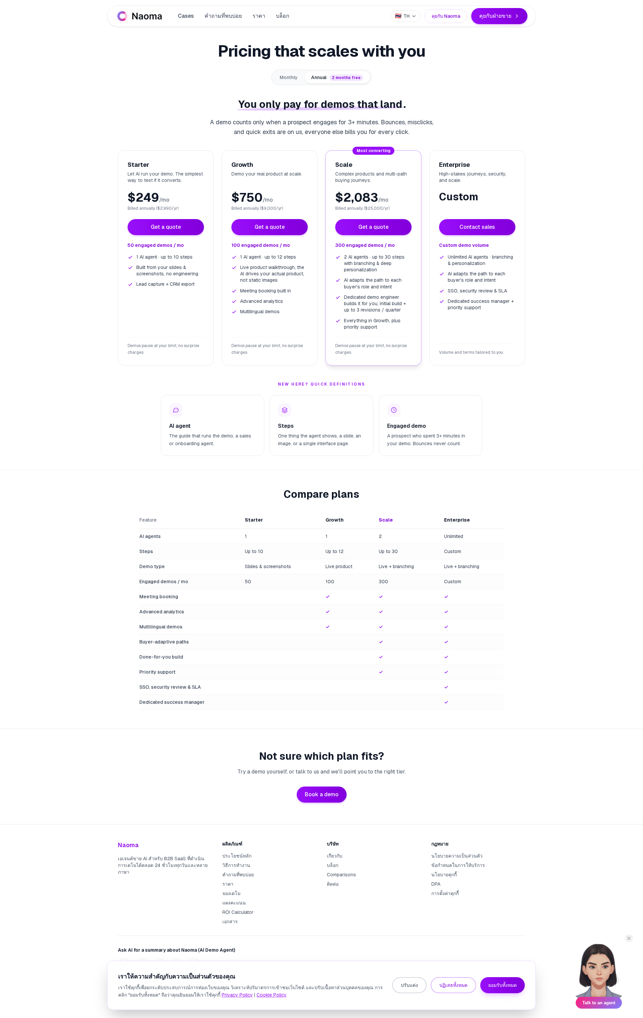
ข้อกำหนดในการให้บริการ (458, 865)
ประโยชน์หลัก (237, 856)
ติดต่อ (333, 884)
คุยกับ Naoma (446, 16)
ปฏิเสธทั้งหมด (453, 985)
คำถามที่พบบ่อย (223, 15)
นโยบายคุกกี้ (444, 875)
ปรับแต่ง (409, 985)
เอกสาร (230, 922)
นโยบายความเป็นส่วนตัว (457, 856)
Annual (336, 77)
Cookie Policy (272, 995)
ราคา (259, 15)
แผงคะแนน (234, 903)
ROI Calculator (238, 912)
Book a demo (322, 794)
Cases (186, 15)
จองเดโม (231, 893)
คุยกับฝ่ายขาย (495, 15)
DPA (435, 884)
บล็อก (282, 15)
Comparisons (341, 875)
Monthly (289, 77)
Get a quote (166, 226)
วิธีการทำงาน (236, 865)
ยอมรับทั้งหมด (502, 985)
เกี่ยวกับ (334, 856)
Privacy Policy (237, 995)
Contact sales (477, 226)
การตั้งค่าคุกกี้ (445, 893)
